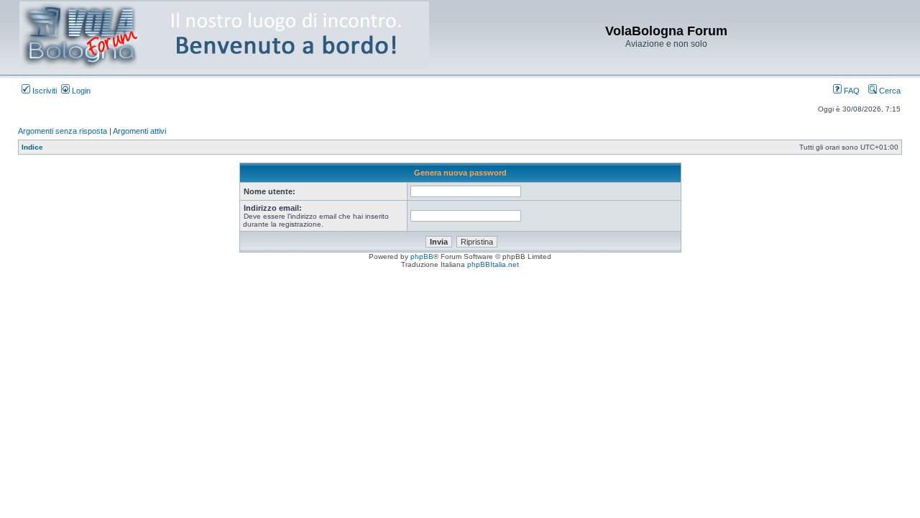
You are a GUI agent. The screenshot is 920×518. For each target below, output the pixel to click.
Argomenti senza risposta (62, 131)
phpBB (421, 256)
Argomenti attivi (139, 131)
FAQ (851, 90)
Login (80, 90)
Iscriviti (43, 90)
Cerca (889, 90)
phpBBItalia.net (493, 264)
